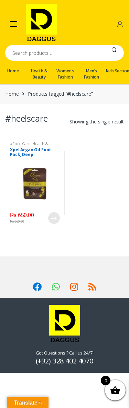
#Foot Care (20, 143)
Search (114, 53)
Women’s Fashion (65, 74)
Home (13, 71)
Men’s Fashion (91, 74)
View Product (53, 218)
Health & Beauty (39, 74)
